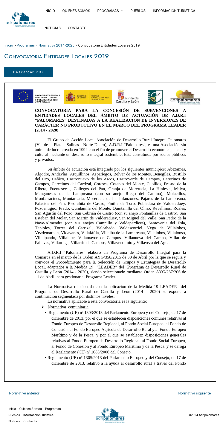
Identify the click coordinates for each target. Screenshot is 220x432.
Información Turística (38, 415)
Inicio (12, 409)
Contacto (30, 421)
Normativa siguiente (196, 393)
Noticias (14, 421)
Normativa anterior (22, 393)
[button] (121, 10)
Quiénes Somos (30, 409)
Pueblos (14, 415)
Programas (53, 409)
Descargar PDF (28, 72)
